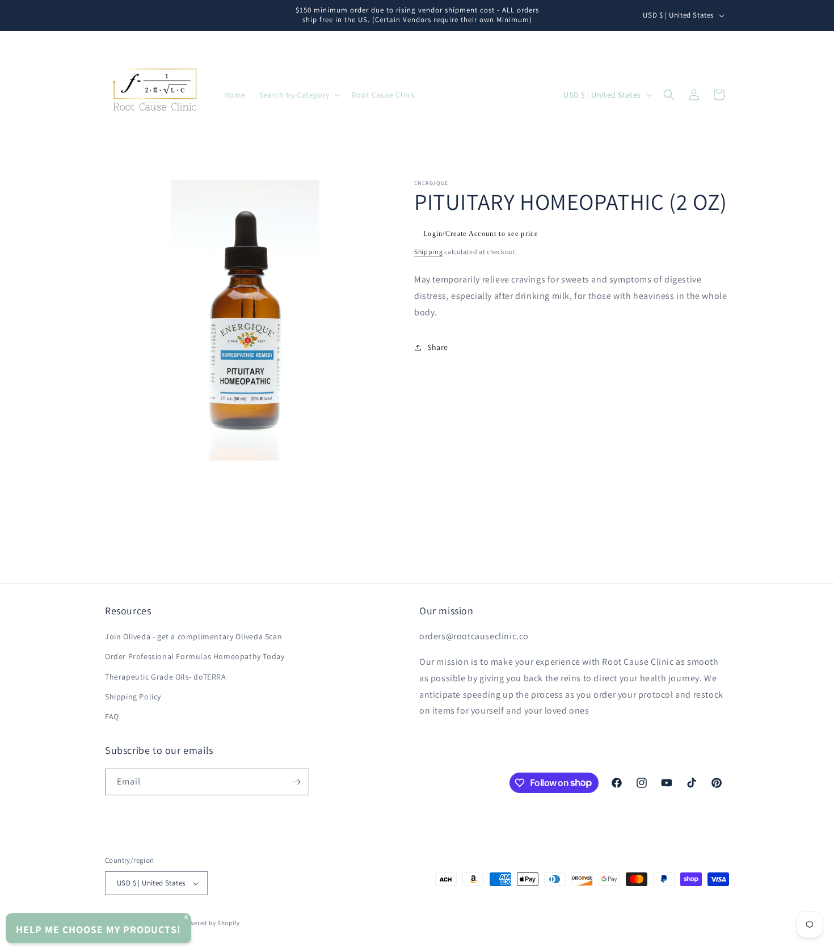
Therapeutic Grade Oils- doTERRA (165, 677)
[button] (298, 95)
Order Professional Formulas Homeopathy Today (194, 656)
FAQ (112, 716)
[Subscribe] (296, 782)
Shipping (428, 251)
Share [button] (437, 347)
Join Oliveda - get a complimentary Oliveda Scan (193, 636)
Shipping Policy (133, 696)
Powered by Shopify (211, 923)
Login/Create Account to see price (480, 234)
